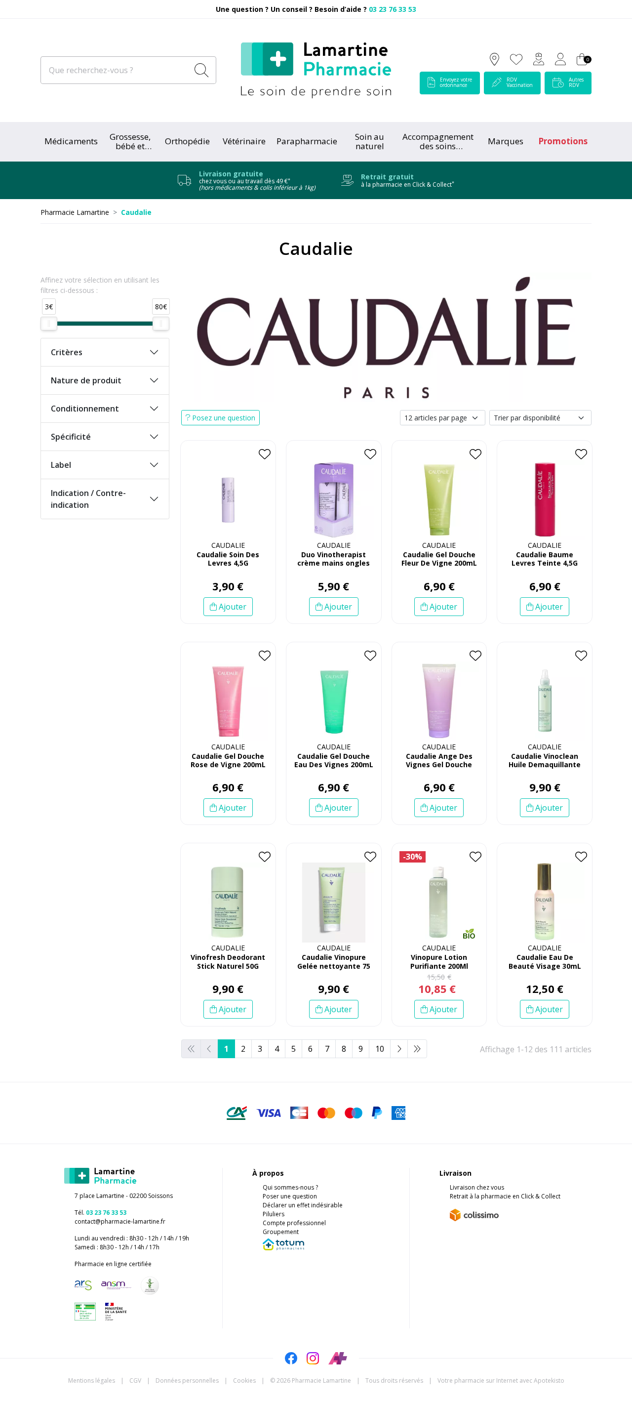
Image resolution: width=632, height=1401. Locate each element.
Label (61, 464)
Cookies (244, 1380)
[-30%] (439, 903)
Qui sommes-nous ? (290, 1187)
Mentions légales (91, 1380)
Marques (505, 141)
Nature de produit (86, 380)
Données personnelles (187, 1380)
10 (379, 1048)
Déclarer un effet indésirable (303, 1205)
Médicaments (71, 141)
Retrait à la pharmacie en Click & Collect (505, 1196)
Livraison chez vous (477, 1187)
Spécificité (71, 436)
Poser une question (290, 1196)
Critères (66, 352)
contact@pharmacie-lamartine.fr (120, 1221)
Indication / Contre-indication (88, 499)
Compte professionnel (294, 1223)
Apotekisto (500, 1380)
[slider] (48, 323)
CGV (135, 1380)
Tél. (100, 1212)
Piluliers (273, 1214)
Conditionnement (85, 408)
